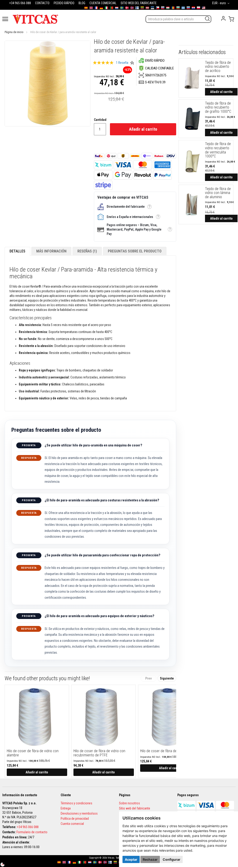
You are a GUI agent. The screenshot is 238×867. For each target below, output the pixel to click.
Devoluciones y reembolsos (79, 813)
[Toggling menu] (5, 19)
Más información (51, 251)
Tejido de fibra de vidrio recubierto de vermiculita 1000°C (218, 150)
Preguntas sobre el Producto (135, 251)
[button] (221, 3)
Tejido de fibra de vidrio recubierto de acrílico (218, 66)
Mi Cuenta (223, 18)
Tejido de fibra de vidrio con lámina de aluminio (218, 193)
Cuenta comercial (72, 824)
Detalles (17, 251)
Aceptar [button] (131, 859)
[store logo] (35, 19)
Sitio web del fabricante (134, 808)
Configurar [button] (171, 859)
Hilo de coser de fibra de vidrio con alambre (33, 753)
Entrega (66, 808)
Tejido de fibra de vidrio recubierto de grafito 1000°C (218, 107)
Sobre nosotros (129, 803)
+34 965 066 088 (28, 827)
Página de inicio (14, 32)
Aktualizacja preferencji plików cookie (4, 862)
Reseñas (86, 251)
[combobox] (178, 19)
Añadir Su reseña (132, 63)
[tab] (17, 251)
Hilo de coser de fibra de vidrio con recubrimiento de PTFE (99, 753)
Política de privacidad (75, 818)
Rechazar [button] (150, 859)
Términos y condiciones (76, 803)
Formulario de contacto (32, 832)
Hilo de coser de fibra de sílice (162, 751)
